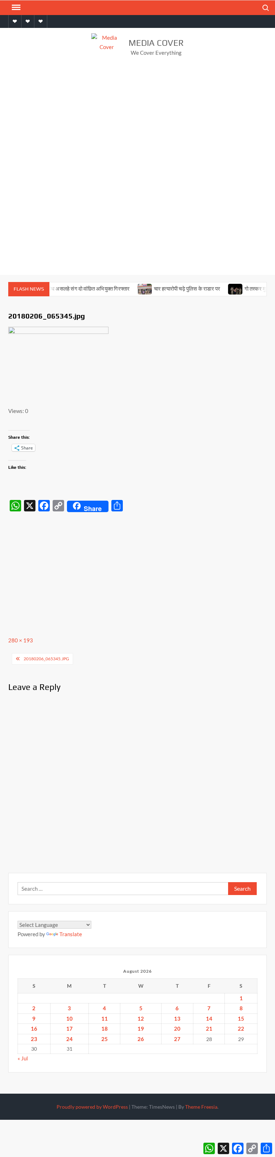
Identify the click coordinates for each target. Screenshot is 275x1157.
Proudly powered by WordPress (92, 1107)
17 (69, 1028)
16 (34, 1028)
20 (177, 1028)
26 (141, 1039)
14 (209, 1018)
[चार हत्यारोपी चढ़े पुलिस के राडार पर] (136, 288)
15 (241, 1018)
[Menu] (15, 7)
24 (69, 1039)
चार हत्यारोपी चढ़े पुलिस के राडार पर (179, 289)
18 (104, 1028)
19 (141, 1028)
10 (69, 1018)
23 (34, 1039)
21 (209, 1028)
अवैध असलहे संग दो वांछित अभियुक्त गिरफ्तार (79, 289)
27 (177, 1039)
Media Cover (156, 43)
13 (177, 1018)
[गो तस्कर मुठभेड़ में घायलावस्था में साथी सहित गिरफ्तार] (227, 288)
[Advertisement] (137, 121)
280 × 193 (20, 640)
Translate (70, 934)
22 (241, 1028)
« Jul (23, 1058)
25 (104, 1039)
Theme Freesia (201, 1107)
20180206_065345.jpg (46, 658)
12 (141, 1018)
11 (104, 1018)
